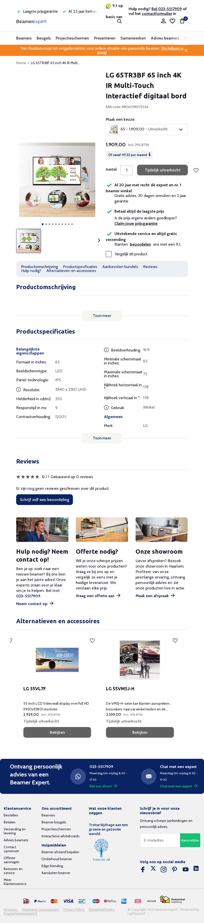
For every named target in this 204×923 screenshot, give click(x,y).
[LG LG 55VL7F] (57, 660)
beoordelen (140, 244)
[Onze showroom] (162, 529)
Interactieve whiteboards (61, 836)
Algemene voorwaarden (41, 910)
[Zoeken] (119, 21)
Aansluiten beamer (56, 873)
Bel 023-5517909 (167, 8)
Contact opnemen (11, 849)
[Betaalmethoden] (26, 901)
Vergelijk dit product (131, 254)
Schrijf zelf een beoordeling (44, 499)
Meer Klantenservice (15, 882)
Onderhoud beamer (57, 859)
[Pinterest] (175, 870)
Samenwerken (133, 38)
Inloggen (11, 910)
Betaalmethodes (101, 910)
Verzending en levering (15, 831)
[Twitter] (153, 870)
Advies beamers (165, 38)
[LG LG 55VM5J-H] (140, 660)
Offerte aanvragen (11, 860)
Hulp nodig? (31, 270)
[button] (43, 224)
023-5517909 (28, 596)
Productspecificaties (80, 266)
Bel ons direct (101, 786)
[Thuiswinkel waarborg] (172, 899)
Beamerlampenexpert (20, 914)
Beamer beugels (54, 822)
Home (21, 63)
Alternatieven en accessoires (71, 270)
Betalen (9, 822)
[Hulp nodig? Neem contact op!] (42, 529)
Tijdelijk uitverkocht (162, 170)
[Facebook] (143, 870)
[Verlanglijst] (172, 21)
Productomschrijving (39, 266)
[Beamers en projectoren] (31, 21)
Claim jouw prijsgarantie (135, 223)
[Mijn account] (163, 21)
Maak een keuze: (120, 119)
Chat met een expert (176, 786)
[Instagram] (164, 870)
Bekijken (57, 732)
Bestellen (11, 815)
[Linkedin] (196, 870)
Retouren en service (13, 871)
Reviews (150, 266)
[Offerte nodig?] (102, 529)
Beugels (44, 38)
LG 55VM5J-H (120, 688)
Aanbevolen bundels (120, 266)
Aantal (111, 169)
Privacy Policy (74, 910)
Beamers (24, 38)
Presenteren (104, 38)
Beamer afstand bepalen (60, 852)
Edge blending (52, 866)
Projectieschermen (72, 38)
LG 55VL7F (34, 688)
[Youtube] (186, 870)
